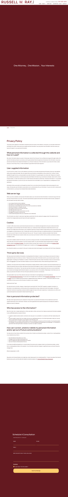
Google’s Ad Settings (43, 245)
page (10, 278)
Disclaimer (15, 464)
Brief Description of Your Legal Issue (22, 453)
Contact (65, 3)
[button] (65, 489)
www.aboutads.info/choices (16, 276)
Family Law (49, 3)
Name (14, 441)
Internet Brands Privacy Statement (45, 359)
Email (15, 447)
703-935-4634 (62, 1)
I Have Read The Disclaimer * (21, 466)
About (43, 3)
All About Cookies (19, 243)
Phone (37, 441)
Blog (60, 3)
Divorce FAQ (55, 3)
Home (40, 3)
